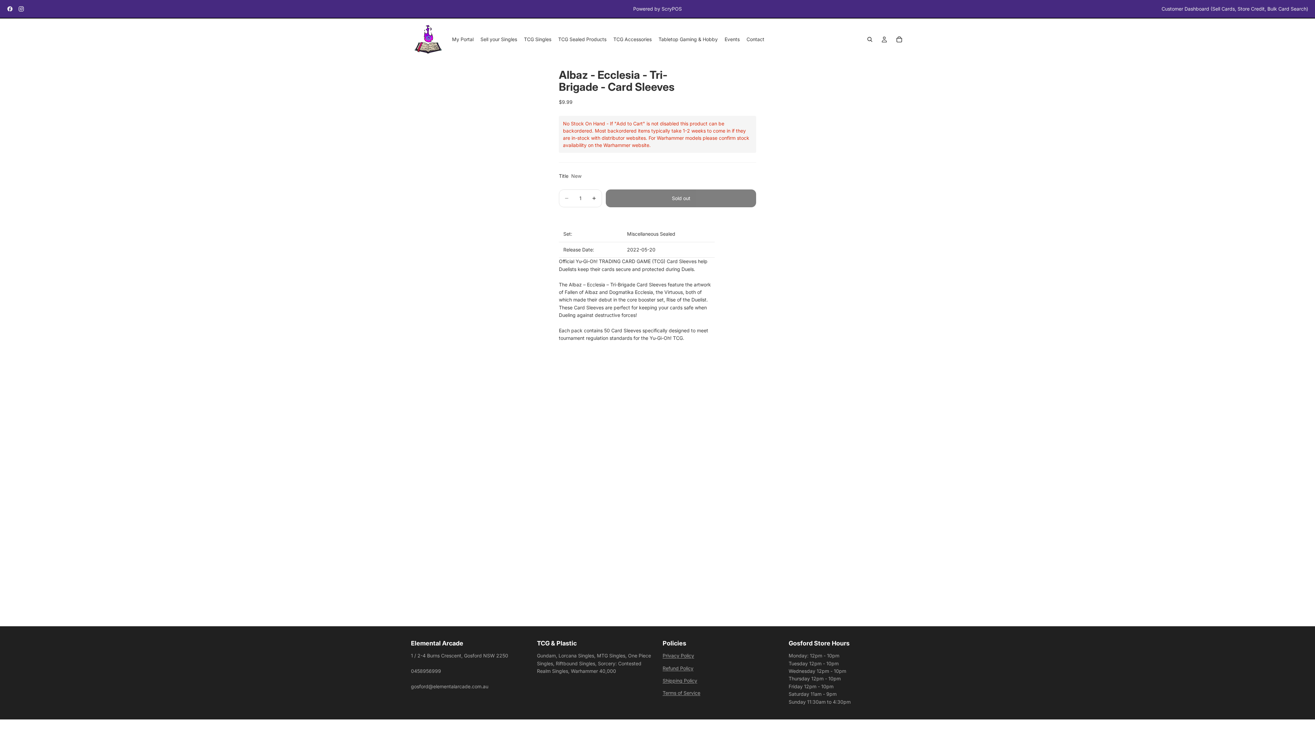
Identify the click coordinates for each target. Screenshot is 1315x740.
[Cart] (899, 39)
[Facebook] (10, 9)
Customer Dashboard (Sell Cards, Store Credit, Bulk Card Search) (1235, 9)
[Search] (869, 39)
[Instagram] (21, 9)
